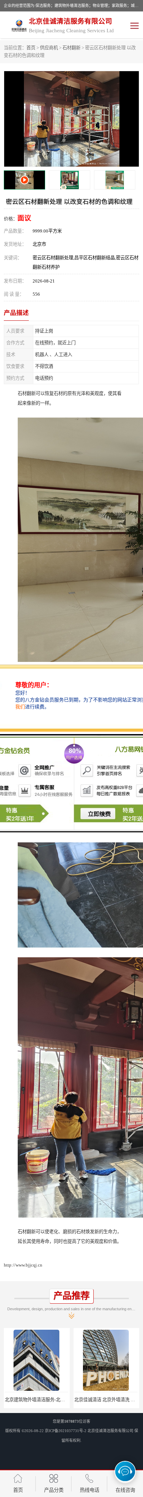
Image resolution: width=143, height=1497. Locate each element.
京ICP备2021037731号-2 (65, 1431)
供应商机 (49, 47)
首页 (30, 47)
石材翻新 (71, 47)
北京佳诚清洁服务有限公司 (110, 1431)
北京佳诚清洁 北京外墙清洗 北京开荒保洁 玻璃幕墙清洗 (66, 1399)
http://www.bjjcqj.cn (23, 1265)
